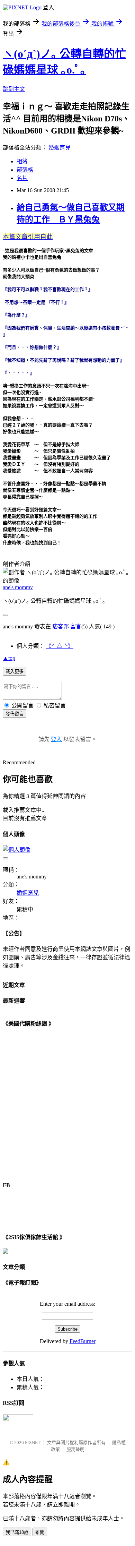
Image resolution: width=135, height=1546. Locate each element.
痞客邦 (60, 626)
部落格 (25, 170)
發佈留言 (15, 713)
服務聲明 (75, 1449)
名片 (22, 178)
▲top (9, 658)
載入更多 (15, 671)
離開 (39, 1532)
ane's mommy (18, 587)
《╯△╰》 (59, 646)
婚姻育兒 (59, 148)
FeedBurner (83, 1341)
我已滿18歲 (17, 1532)
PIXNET (32, 1442)
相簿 (22, 161)
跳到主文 (14, 89)
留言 (75, 626)
